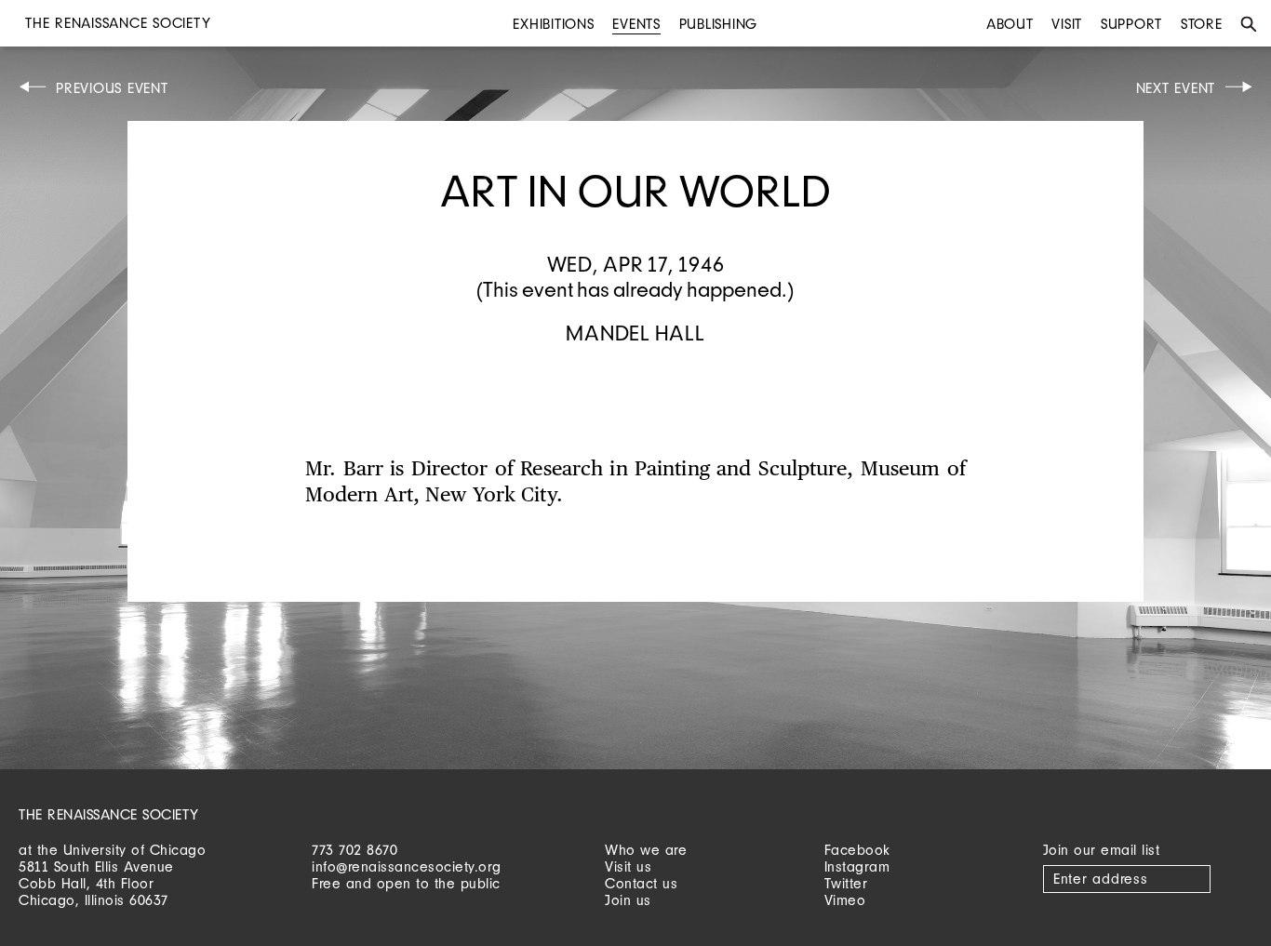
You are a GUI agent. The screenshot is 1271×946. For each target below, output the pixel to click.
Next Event (1176, 88)
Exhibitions (553, 24)
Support (1131, 24)
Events (636, 24)
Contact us (641, 883)
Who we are (646, 850)
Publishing (718, 24)
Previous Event (112, 88)
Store (1202, 24)
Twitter (846, 883)
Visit (1066, 24)
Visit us (628, 866)
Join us (628, 900)
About (1010, 24)
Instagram (857, 866)
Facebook (857, 850)
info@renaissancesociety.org (407, 866)
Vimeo (845, 900)
